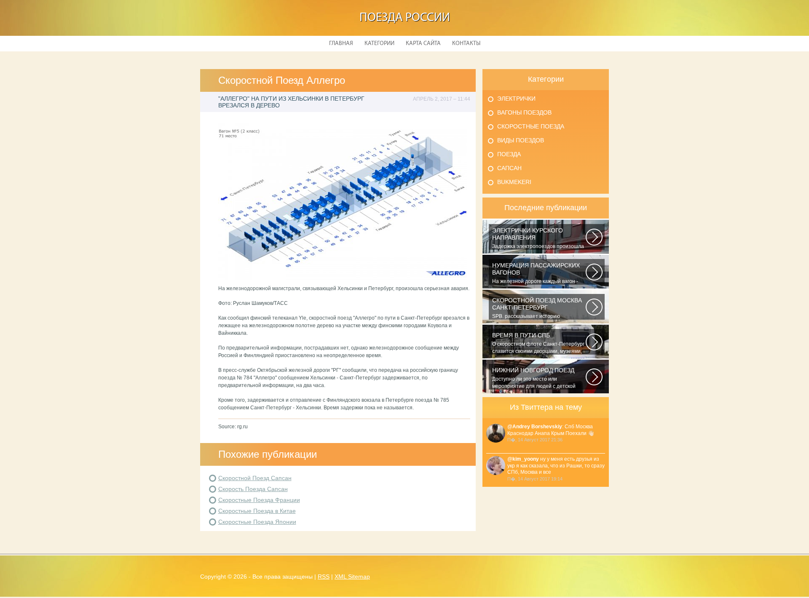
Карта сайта (423, 43)
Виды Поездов (520, 140)
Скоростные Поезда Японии (257, 521)
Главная (341, 43)
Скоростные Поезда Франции (259, 500)
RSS (323, 576)
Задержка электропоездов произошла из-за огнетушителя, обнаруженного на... (538, 238)
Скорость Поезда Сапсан (253, 489)
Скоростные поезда (530, 126)
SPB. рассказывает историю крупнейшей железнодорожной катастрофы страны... (537, 308)
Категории (379, 43)
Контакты (466, 43)
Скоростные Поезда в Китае (257, 510)
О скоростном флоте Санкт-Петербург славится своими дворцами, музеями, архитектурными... (538, 343)
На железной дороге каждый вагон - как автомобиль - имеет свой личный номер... (536, 273)
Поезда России (404, 18)
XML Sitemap (352, 576)
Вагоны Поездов (524, 112)
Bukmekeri (514, 182)
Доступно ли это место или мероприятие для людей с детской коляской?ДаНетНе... (534, 378)
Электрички (516, 98)
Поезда (509, 154)
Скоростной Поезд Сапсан (255, 478)
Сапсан (509, 168)
